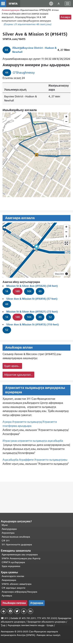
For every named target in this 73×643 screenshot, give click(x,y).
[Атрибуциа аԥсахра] (67, 274)
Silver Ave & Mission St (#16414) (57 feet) (31, 298)
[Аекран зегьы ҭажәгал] (66, 243)
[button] (51, 3)
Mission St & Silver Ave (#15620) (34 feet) (32, 285)
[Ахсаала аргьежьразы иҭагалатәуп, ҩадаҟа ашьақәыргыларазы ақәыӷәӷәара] (66, 236)
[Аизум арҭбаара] (66, 226)
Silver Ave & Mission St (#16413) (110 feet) (32, 324)
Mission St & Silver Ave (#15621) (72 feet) (32, 311)
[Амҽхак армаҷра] (66, 231)
